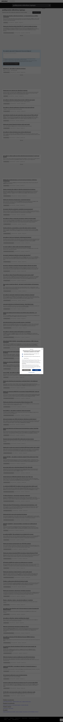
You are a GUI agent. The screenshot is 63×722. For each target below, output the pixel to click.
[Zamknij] (42, 349)
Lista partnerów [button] (24, 363)
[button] (31, 358)
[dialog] (31, 361)
